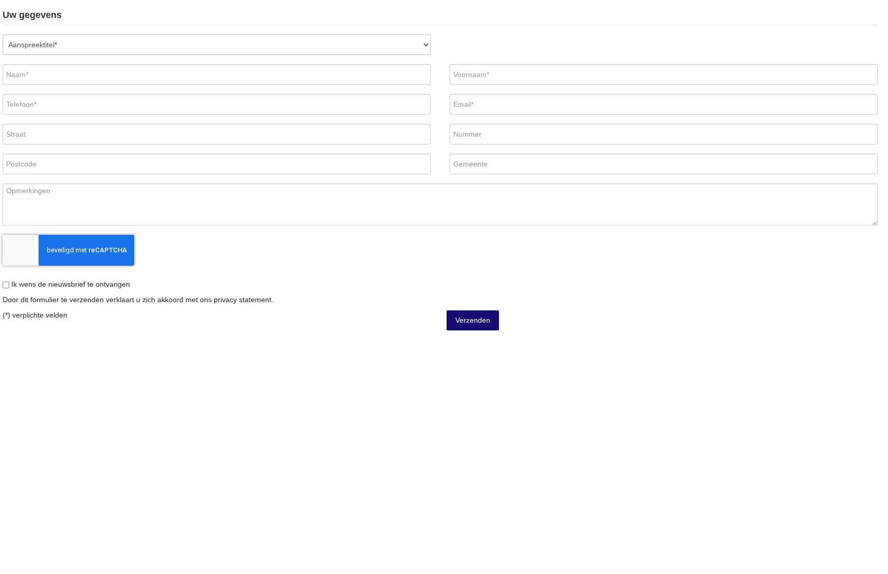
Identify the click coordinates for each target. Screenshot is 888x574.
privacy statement (242, 299)
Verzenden (472, 320)
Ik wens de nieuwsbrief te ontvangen (69, 284)
